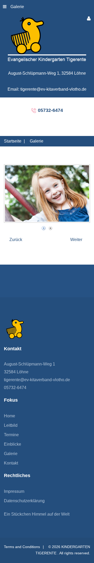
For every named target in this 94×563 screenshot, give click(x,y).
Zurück (15, 239)
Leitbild (10, 425)
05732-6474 (15, 387)
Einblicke (12, 444)
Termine (11, 435)
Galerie (17, 6)
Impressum (14, 491)
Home (9, 416)
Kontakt (11, 463)
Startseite (12, 141)
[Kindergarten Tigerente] (47, 39)
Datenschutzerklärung (24, 501)
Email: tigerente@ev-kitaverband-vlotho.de (47, 89)
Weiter (76, 239)
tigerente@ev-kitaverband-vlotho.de (37, 380)
